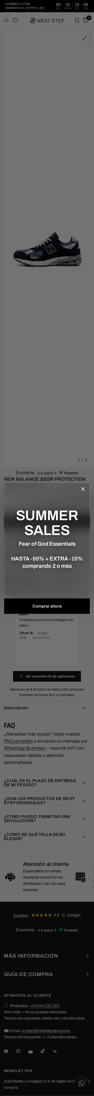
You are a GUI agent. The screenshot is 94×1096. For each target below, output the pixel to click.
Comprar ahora (47, 606)
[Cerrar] (83, 489)
